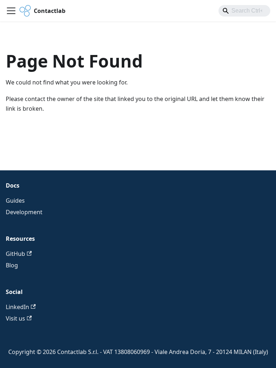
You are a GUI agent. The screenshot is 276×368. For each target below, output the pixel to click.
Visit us (15, 318)
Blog (12, 265)
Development (24, 212)
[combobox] (244, 11)
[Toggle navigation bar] (11, 10)
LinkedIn (17, 307)
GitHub (15, 254)
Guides (15, 200)
